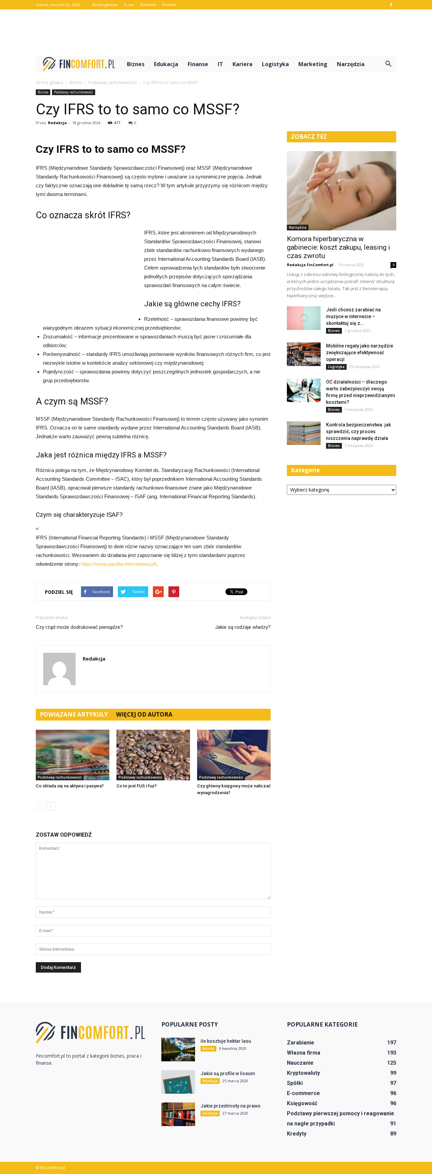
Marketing (312, 64)
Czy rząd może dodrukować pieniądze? (79, 627)
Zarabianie (300, 1042)
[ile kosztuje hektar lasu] (178, 1049)
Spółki (295, 1083)
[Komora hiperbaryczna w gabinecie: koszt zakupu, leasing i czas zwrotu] (341, 190)
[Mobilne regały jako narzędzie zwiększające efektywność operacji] (304, 354)
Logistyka (275, 64)
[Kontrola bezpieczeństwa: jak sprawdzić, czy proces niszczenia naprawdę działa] (304, 433)
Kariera (242, 64)
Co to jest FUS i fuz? (136, 785)
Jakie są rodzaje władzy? (243, 627)
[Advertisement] (216, 33)
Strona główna (104, 4)
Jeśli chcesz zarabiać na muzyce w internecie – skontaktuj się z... (353, 316)
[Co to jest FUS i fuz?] (153, 755)
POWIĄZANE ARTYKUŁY (74, 714)
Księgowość (302, 1103)
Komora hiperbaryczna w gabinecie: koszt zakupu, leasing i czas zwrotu (338, 247)
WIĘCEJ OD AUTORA (144, 714)
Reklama (148, 4)
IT (220, 64)
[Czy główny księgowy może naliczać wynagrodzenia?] (234, 755)
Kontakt (169, 4)
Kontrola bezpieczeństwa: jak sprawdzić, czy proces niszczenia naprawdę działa (358, 431)
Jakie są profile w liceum (227, 1073)
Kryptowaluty (303, 1073)
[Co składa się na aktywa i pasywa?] (72, 755)
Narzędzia (350, 64)
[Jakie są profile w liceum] (178, 1082)
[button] (388, 64)
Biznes (135, 64)
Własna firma (303, 1053)
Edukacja (166, 64)
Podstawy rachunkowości (73, 92)
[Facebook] (391, 4)
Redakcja (57, 122)
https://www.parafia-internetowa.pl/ (118, 564)
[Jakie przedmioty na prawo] (178, 1114)
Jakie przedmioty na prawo (230, 1106)
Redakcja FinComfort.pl (310, 264)
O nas (129, 4)
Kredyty (296, 1133)
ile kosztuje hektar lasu (225, 1041)
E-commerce (303, 1093)
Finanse (198, 64)
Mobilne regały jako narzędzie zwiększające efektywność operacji (359, 352)
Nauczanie (300, 1063)
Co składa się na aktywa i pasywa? (70, 785)
